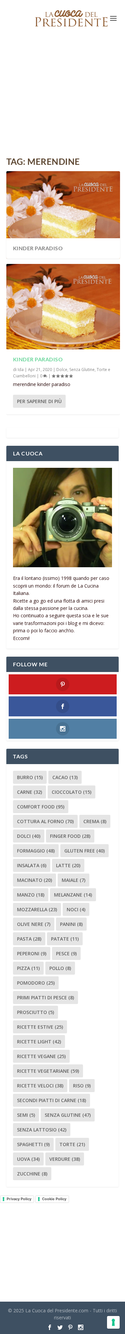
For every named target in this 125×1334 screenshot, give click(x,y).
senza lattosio (41, 1129)
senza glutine (68, 1115)
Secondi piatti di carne (51, 1100)
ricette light (39, 1041)
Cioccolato (71, 792)
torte (72, 1144)
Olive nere (33, 924)
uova (28, 1159)
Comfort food (40, 806)
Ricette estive (40, 1027)
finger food (70, 836)
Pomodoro (36, 983)
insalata (31, 865)
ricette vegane (41, 1056)
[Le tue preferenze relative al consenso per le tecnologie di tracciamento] (113, 1322)
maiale (73, 880)
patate (65, 939)
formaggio (36, 851)
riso (82, 1085)
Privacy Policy (19, 1199)
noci (76, 909)
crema (94, 821)
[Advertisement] (62, 97)
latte (68, 865)
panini (71, 924)
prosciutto (35, 1012)
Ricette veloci (40, 1085)
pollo (60, 968)
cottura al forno (45, 821)
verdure (64, 1159)
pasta (29, 939)
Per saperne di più (39, 401)
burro (30, 777)
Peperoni (31, 953)
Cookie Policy (54, 1199)
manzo (30, 895)
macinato (34, 880)
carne (29, 792)
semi (26, 1115)
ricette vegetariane (48, 1071)
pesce (66, 953)
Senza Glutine (82, 369)
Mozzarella (37, 909)
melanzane (73, 895)
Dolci (28, 836)
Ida (21, 369)
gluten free (84, 851)
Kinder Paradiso (38, 248)
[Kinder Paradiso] (63, 306)
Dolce (61, 369)
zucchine (32, 1174)
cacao (65, 777)
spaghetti (33, 1144)
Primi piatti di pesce (45, 997)
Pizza (28, 968)
